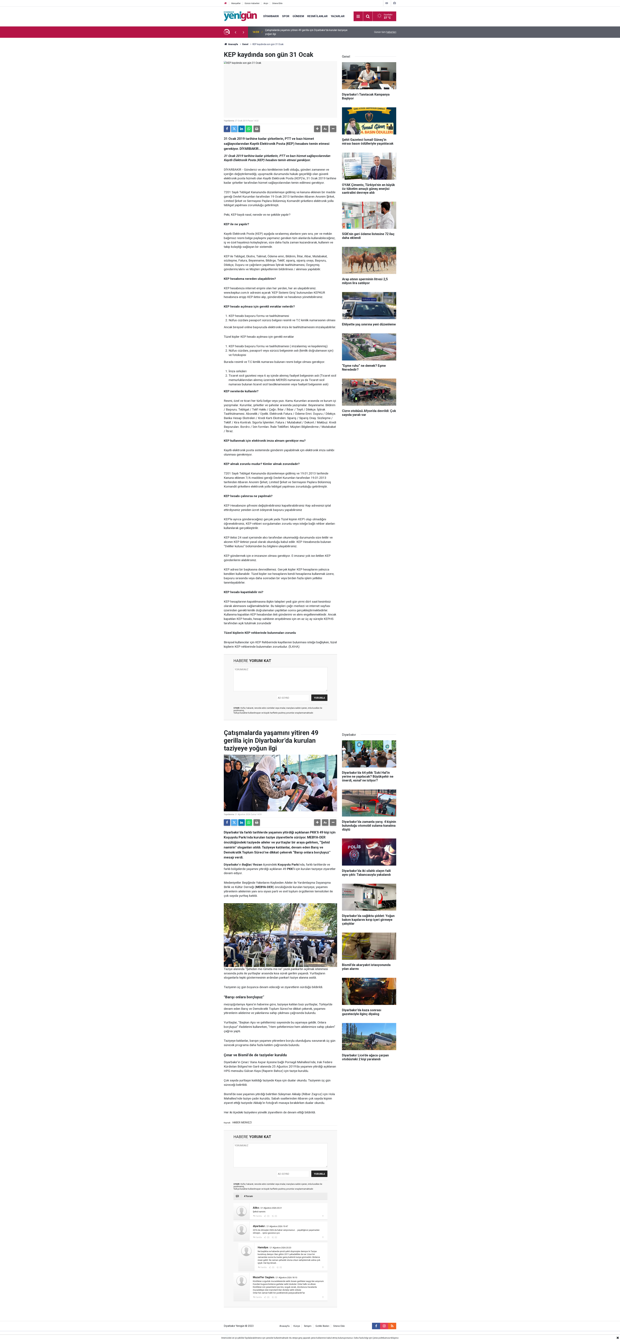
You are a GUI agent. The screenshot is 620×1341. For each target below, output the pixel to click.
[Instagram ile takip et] (384, 1326)
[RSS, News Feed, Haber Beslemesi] (392, 1326)
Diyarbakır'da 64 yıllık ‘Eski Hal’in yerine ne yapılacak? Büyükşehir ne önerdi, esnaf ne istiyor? (307, 32)
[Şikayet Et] (322, 1216)
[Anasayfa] (225, 3)
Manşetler (236, 3)
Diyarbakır (271, 16)
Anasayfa (233, 44)
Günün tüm (385, 32)
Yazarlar (338, 16)
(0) (268, 1216)
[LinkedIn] (241, 129)
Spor (285, 16)
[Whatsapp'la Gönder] (249, 129)
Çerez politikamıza (381, 1338)
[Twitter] (234, 129)
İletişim (307, 1326)
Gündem (298, 16)
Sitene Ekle (277, 3)
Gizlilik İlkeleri (322, 1326)
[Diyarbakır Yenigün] (240, 16)
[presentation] (235, 32)
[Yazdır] (256, 129)
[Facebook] (227, 129)
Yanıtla (259, 1216)
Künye (297, 1326)
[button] (317, 129)
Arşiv (266, 3)
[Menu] (358, 16)
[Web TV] (386, 3)
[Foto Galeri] (394, 3)
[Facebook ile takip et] (376, 1326)
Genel (245, 44)
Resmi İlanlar (317, 16)
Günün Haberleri (252, 3)
